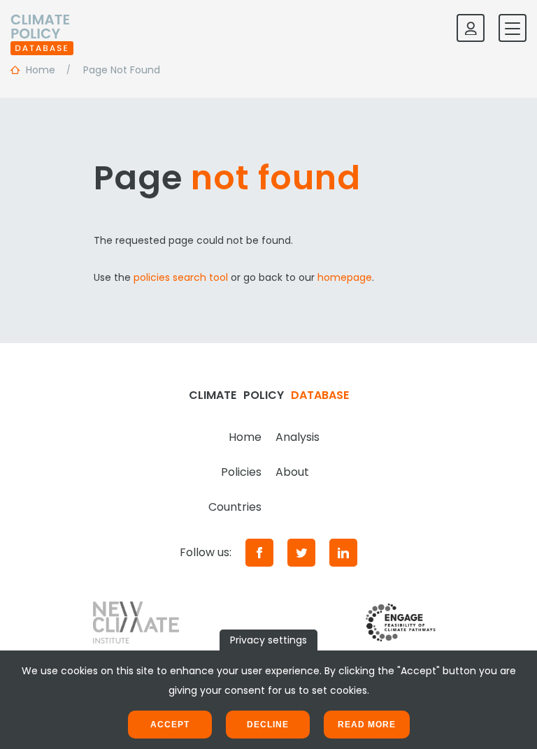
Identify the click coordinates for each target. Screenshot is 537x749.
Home (245, 437)
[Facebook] (259, 553)
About (292, 472)
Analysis (297, 437)
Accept (169, 724)
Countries (235, 507)
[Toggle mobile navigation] (513, 28)
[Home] (41, 28)
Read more (367, 724)
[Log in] (471, 28)
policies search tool (181, 277)
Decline (268, 724)
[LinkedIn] (343, 553)
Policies (241, 472)
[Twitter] (301, 553)
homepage (344, 277)
